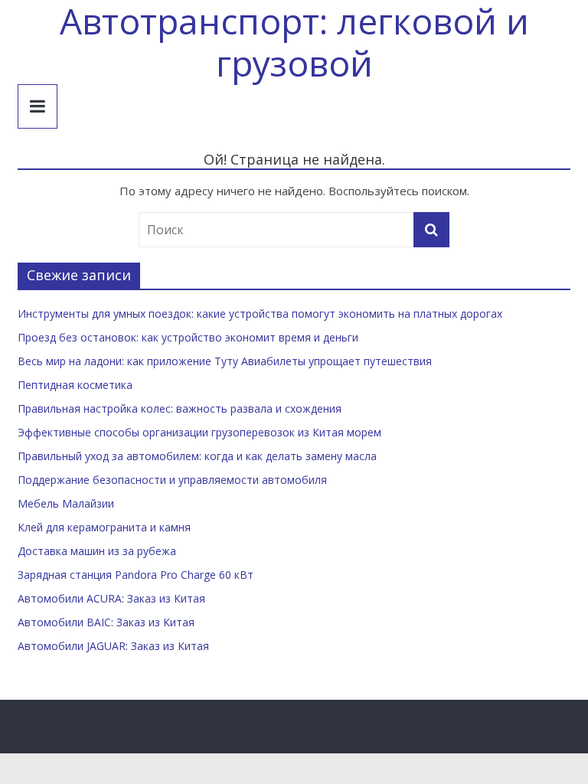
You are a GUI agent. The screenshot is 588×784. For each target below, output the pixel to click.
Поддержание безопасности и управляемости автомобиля (172, 479)
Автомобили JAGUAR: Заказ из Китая (113, 646)
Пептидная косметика (75, 384)
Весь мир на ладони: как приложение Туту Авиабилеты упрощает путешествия (225, 361)
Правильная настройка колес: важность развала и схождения (179, 408)
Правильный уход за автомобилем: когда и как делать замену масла (197, 456)
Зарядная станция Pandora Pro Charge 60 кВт (135, 574)
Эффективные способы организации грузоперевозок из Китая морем (199, 432)
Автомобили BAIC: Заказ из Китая (106, 622)
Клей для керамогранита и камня (104, 527)
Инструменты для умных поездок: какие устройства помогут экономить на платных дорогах (260, 313)
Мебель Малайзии (66, 503)
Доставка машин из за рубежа (97, 551)
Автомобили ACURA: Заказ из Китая (111, 598)
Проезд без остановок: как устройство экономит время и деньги (188, 337)
